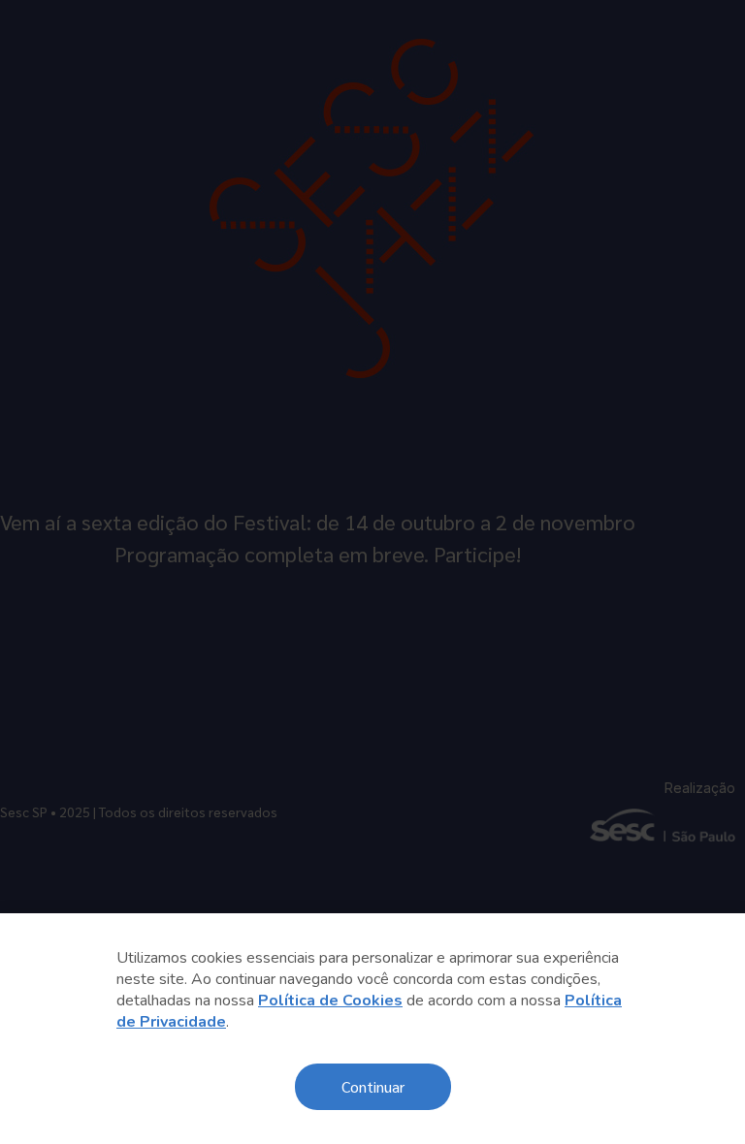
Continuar (373, 1086)
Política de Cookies (330, 1000)
